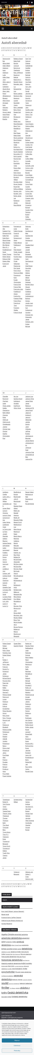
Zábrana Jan (29, 872)
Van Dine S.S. (29, 806)
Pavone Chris (7, 681)
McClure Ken (17, 566)
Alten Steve (6, 100)
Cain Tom (28, 58)
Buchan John (17, 191)
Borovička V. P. (18, 154)
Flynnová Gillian (18, 273)
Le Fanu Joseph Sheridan (5, 534)
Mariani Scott (18, 522)
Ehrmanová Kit (7, 233)
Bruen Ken (17, 186)
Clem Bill (27, 135)
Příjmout (17, 1040)
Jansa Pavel (29, 410)
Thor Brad (6, 825)
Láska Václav (6, 522)
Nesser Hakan (29, 492)
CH (18, 48)
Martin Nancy (18, 536)
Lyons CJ (5, 606)
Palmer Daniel (7, 643)
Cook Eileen (28, 175)
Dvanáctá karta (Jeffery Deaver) (11, 917)
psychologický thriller (19, 969)
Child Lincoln (6, 422)
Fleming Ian (17, 266)
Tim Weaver (13, 988)
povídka (9, 968)
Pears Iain (5, 683)
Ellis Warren (6, 245)
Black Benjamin (18, 124)
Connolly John (29, 165)
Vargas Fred (29, 813)
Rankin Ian (28, 643)
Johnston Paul (29, 452)
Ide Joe (16, 396)
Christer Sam (6, 429)
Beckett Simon (18, 82)
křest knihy (11, 966)
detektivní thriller (16, 952)
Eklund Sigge (6, 240)
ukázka (18, 988)
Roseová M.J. (29, 743)
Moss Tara (17, 620)
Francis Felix (17, 287)
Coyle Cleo (28, 193)
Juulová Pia (28, 459)
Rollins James (29, 727)
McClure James (18, 564)
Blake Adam (17, 135)
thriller (5, 987)
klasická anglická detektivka (11, 963)
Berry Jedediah (18, 107)
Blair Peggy (17, 133)
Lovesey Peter (7, 597)
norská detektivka (19, 966)
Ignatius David (18, 399)
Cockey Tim (28, 145)
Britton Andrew (18, 175)
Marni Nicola (17, 529)
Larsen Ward (6, 508)
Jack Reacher (26, 960)
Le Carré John (7, 529)
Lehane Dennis (7, 543)
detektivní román (5, 952)
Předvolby (17, 1050)
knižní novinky (26, 963)
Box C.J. (16, 161)
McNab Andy (17, 590)
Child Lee (5, 420)
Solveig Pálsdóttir (6, 923)
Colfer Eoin (28, 152)
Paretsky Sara (7, 653)
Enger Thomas (7, 254)
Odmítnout (17, 1045)
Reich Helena (29, 657)
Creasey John (29, 198)
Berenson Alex (18, 96)
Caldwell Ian (28, 65)
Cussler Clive (29, 210)
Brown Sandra (18, 184)
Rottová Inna (29, 746)
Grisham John (29, 322)
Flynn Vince (17, 270)
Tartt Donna (6, 804)
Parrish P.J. (6, 669)
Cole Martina (29, 149)
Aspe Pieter (6, 114)
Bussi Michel (17, 205)
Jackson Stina (29, 399)
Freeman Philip (18, 298)
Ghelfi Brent (29, 266)
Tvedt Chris (6, 853)
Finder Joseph (18, 252)
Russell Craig (29, 771)
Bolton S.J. (17, 147)
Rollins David (29, 725)
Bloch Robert (18, 140)
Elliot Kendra (6, 243)
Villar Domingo (29, 820)
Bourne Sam (17, 158)
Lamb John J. (7, 497)
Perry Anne (6, 715)
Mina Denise (17, 597)
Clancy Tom (28, 114)
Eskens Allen (6, 261)
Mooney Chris (18, 606)
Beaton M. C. (17, 79)
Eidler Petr (6, 235)
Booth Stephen (18, 152)
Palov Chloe (6, 650)
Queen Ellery (17, 643)
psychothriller (8, 972)
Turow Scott (6, 846)
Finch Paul (17, 254)
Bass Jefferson (18, 72)
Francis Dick (17, 284)
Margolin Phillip (18, 520)
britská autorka (7, 949)
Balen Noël (17, 61)
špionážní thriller (6, 997)
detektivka (27, 948)
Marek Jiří (16, 517)
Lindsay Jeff (6, 573)
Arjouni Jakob (7, 112)
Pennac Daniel (7, 695)
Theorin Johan (7, 813)
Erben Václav (6, 256)
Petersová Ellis (7, 729)
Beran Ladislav (18, 93)
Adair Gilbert (6, 65)
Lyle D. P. (5, 604)
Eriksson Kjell (6, 259)
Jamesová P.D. (29, 408)
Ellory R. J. (6, 247)
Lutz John (6, 601)
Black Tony (17, 126)
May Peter (17, 555)
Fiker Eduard (17, 250)
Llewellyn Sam (7, 587)
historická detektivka (11, 960)
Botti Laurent (18, 156)
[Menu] (2, 28)
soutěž (5, 983)
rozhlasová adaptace (7, 976)
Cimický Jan (28, 112)
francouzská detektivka (8, 957)
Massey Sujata (18, 548)
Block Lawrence (18, 138)
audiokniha (25, 945)
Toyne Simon (6, 832)
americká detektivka (11, 938)
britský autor (17, 949)
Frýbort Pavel (18, 312)
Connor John (29, 168)
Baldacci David (18, 58)
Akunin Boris (6, 89)
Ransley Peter (29, 646)
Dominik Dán (9, 954)
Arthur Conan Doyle (16, 945)
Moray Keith (17, 613)
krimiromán (4, 966)
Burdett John (18, 193)
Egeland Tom (6, 231)
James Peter (29, 401)
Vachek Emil (28, 799)
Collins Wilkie (29, 158)
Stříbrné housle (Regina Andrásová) (12, 920)
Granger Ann (29, 315)
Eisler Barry (6, 238)
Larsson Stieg (7, 515)
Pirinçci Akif (6, 748)
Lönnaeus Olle (7, 590)
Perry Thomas (7, 718)
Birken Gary (17, 121)
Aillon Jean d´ (7, 82)
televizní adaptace (26, 983)
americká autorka (21, 934)
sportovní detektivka (14, 983)
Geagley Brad (29, 245)
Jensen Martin (29, 440)
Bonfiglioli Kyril (18, 149)
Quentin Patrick (18, 646)
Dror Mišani (17, 599)
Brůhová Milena (18, 189)
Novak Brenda (29, 504)
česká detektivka (18, 992)
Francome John (18, 289)
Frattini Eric (17, 296)
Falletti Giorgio (18, 231)
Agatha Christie (7, 934)
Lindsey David (7, 576)
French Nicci (17, 301)
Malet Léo (17, 510)
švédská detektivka (19, 997)
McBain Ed (17, 557)
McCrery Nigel (18, 569)
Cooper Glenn (29, 177)
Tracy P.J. (6, 834)
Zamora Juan (29, 879)
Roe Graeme (29, 722)
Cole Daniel (28, 147)
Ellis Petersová (16, 954)
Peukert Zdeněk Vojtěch (5, 739)
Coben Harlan (29, 142)
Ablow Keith (6, 63)
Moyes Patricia (18, 627)
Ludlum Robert (7, 599)
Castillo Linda (29, 110)
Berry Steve (17, 110)
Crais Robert (29, 196)
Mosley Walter (18, 618)
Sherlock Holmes (17, 979)
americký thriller (11, 942)
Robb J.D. (28, 687)
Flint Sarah (17, 268)
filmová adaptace (25, 954)
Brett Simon (17, 173)
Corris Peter (29, 184)
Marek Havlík (5, 914)
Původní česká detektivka (23, 972)
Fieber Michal (18, 243)
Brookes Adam (18, 182)
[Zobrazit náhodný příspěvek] (32, 29)
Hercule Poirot (21, 957)
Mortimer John (18, 615)
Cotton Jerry (29, 191)
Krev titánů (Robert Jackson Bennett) (12, 911)
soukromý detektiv (27, 979)
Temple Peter (7, 811)
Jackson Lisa (29, 396)
